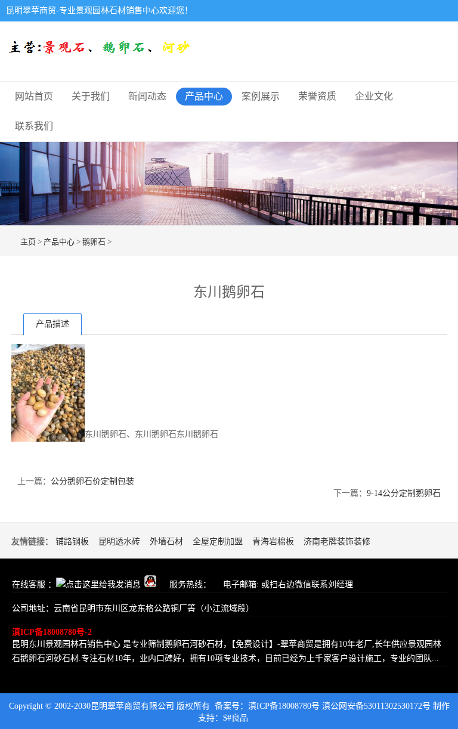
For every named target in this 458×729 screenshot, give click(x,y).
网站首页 (34, 96)
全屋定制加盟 (218, 541)
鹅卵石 (94, 241)
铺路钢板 (72, 541)
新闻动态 (147, 96)
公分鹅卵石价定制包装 (92, 481)
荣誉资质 (317, 96)
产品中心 (204, 96)
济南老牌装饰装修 (337, 541)
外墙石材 (166, 541)
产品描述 (52, 323)
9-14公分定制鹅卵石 (404, 493)
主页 (28, 241)
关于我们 (91, 96)
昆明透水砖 (119, 541)
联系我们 (34, 126)
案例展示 (261, 96)
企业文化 (374, 96)
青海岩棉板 (273, 541)
